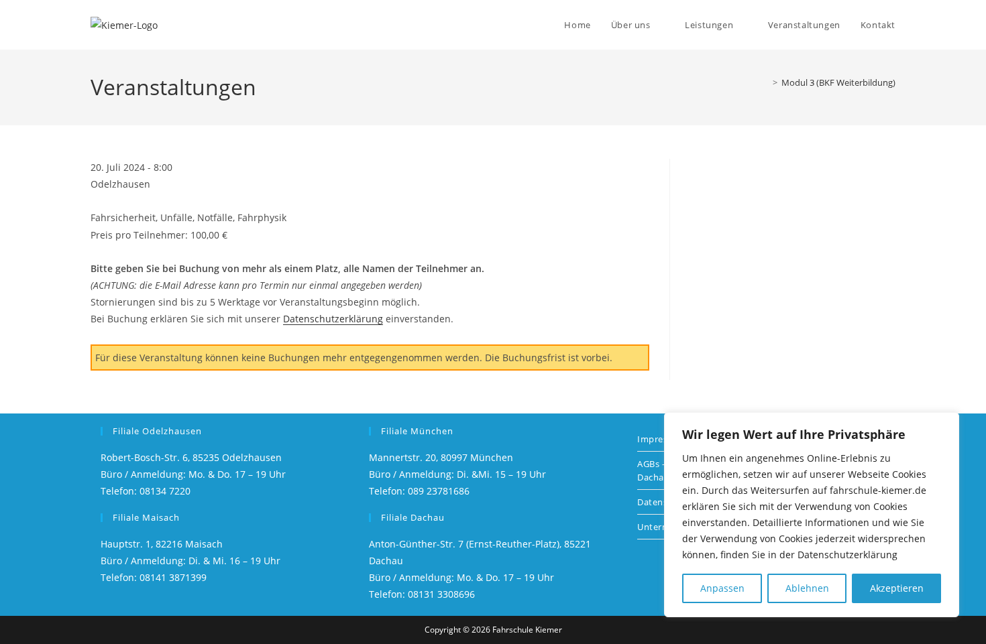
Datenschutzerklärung (333, 318)
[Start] (765, 82)
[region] (811, 514)
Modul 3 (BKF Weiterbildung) (838, 82)
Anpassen (722, 588)
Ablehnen (807, 588)
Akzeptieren (897, 588)
